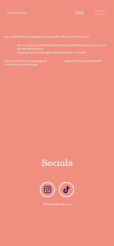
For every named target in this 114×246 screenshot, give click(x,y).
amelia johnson (17, 13)
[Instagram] (47, 189)
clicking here (55, 61)
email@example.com (57, 228)
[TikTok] (66, 189)
